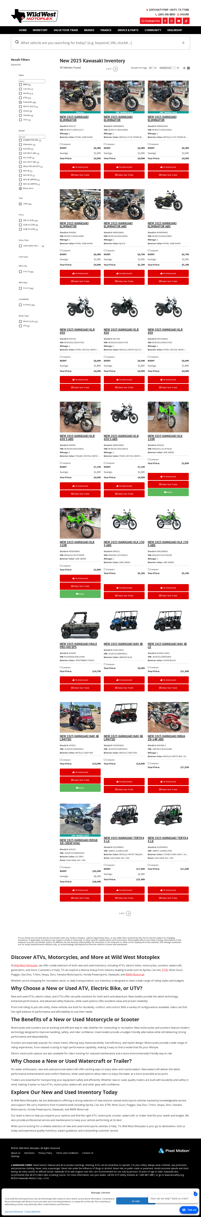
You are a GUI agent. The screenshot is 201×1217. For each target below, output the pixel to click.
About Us (15, 1152)
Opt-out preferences (14, 1211)
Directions (29, 1152)
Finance (105, 30)
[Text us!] (189, 1210)
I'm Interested (81, 167)
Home (23, 30)
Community (153, 30)
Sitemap (15, 1156)
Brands (89, 30)
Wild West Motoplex (26, 965)
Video (169, 492)
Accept (136, 1201)
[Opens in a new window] (165, 21)
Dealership (174, 30)
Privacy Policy (45, 1152)
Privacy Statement (32, 1211)
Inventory (40, 30)
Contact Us (87, 1152)
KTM (165, 970)
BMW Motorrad (135, 974)
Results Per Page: (139, 68)
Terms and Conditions (67, 1152)
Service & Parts (128, 30)
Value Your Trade (66, 30)
